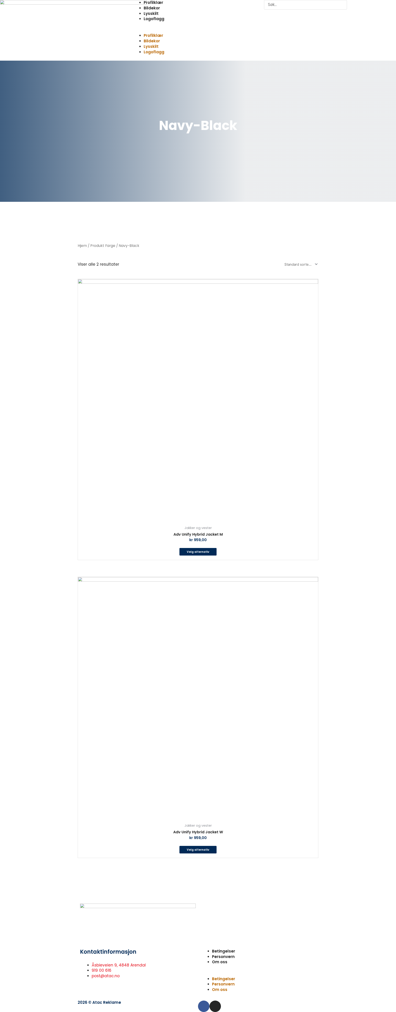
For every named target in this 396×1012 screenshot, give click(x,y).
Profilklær (153, 35)
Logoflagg (154, 19)
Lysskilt (151, 13)
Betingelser (223, 951)
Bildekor (152, 8)
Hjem (82, 245)
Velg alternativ (198, 552)
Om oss (219, 962)
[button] (198, 30)
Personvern (223, 956)
